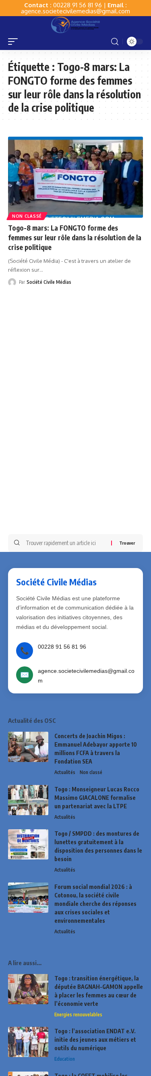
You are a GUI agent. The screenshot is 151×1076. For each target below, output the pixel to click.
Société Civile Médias (49, 282)
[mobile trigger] (15, 41)
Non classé (27, 216)
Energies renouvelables (78, 1014)
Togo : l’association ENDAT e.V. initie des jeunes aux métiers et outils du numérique (95, 1039)
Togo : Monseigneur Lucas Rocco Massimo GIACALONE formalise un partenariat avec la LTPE (96, 798)
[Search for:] (65, 543)
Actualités (64, 772)
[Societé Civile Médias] (75, 24)
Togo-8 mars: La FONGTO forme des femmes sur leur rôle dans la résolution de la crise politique (74, 237)
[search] (114, 41)
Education (64, 1059)
